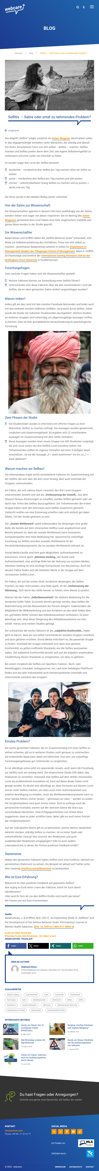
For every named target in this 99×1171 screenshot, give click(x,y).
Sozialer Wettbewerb (29, 1005)
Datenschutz (75, 1167)
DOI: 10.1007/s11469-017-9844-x (54, 926)
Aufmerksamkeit (31, 995)
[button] (16, 946)
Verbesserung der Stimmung (67, 1005)
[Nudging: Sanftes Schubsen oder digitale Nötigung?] (57, 1029)
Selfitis (81, 1000)
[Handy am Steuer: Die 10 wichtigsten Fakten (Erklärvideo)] (10, 1029)
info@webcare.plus (14, 1130)
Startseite (18, 53)
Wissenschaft (36, 1010)
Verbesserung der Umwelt (16, 1010)
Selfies (69, 1000)
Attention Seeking (13, 995)
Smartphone (11, 1005)
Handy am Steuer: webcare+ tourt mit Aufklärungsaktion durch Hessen (34, 1058)
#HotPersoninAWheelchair (36, 868)
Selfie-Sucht (56, 1000)
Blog (31, 53)
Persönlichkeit (75, 995)
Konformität (59, 995)
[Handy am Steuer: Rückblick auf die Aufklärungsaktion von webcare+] (57, 1044)
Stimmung (47, 1005)
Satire (24, 1000)
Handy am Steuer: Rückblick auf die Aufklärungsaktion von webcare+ (80, 1043)
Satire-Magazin (61, 138)
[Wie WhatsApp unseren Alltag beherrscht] (10, 1044)
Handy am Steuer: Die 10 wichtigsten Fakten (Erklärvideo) (32, 1028)
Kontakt (90, 1167)
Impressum (60, 1167)
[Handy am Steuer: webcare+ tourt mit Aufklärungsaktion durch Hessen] (10, 1059)
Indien (46, 995)
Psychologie (11, 1000)
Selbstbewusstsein (39, 1000)
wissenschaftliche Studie (56, 1010)
